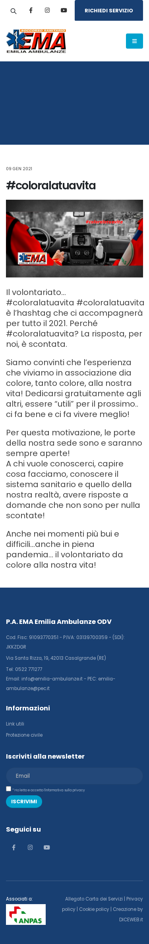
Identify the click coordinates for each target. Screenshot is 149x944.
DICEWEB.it (131, 919)
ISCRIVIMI (24, 801)
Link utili (15, 724)
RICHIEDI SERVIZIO (109, 10)
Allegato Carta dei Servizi (94, 899)
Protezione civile (24, 735)
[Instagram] (47, 10)
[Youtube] (64, 10)
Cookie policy (94, 909)
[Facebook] (30, 10)
